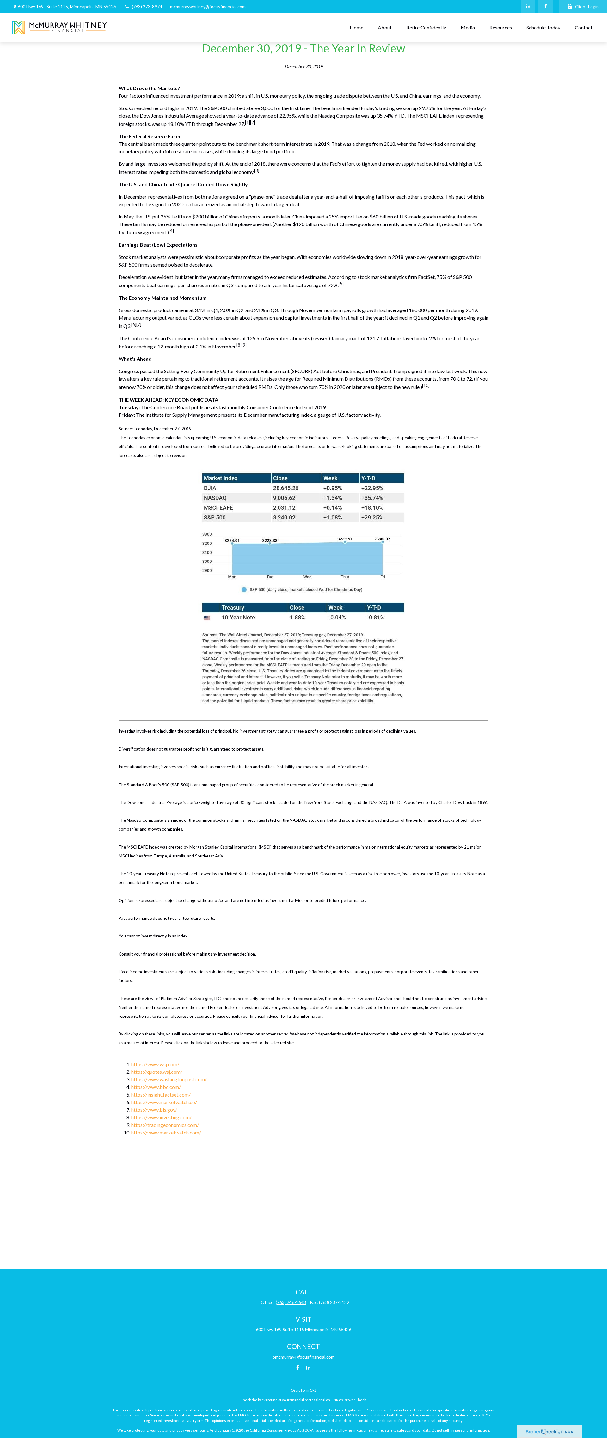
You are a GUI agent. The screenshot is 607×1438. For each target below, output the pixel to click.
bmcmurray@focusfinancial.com (303, 1357)
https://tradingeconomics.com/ (165, 1125)
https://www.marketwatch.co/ (164, 1102)
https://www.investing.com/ (161, 1117)
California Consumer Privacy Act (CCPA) (282, 1430)
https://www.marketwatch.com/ (166, 1132)
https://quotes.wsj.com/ (156, 1072)
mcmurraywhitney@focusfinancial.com (208, 6)
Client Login (587, 6)
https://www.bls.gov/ (154, 1110)
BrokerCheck (355, 1400)
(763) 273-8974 (147, 6)
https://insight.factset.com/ (161, 1094)
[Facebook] (545, 6)
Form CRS (308, 1390)
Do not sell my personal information (460, 1430)
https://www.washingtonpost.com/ (169, 1079)
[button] (356, 27)
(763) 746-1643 (291, 1302)
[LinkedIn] (528, 6)
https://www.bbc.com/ (156, 1087)
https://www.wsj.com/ (155, 1064)
